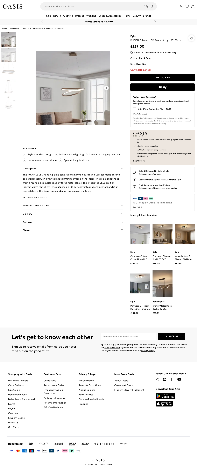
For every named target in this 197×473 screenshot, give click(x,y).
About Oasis (121, 380)
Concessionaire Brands (91, 399)
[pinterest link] (164, 379)
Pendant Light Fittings (55, 28)
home (4, 28)
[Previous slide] (42, 21)
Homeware (14, 28)
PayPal (11, 408)
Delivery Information (55, 398)
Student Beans (16, 417)
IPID (158, 121)
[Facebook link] (172, 379)
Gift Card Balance (53, 407)
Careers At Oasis (123, 385)
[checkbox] (162, 109)
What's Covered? (140, 114)
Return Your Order (54, 385)
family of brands (112, 347)
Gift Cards (13, 427)
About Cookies (87, 389)
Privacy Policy (86, 380)
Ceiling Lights (37, 28)
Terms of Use (86, 394)
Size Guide (14, 389)
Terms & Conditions (90, 385)
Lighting (25, 28)
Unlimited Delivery (18, 380)
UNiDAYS (13, 422)
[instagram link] (157, 379)
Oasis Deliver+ (16, 385)
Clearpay (13, 413)
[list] (73, 88)
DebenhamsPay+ (17, 394)
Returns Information (55, 402)
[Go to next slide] (106, 88)
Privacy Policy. (148, 350)
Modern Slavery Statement (129, 389)
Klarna (11, 403)
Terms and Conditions (173, 121)
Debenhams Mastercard (21, 399)
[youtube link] (179, 379)
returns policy (171, 188)
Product (83, 403)
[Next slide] (155, 21)
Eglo (132, 36)
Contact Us (50, 380)
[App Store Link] (165, 400)
